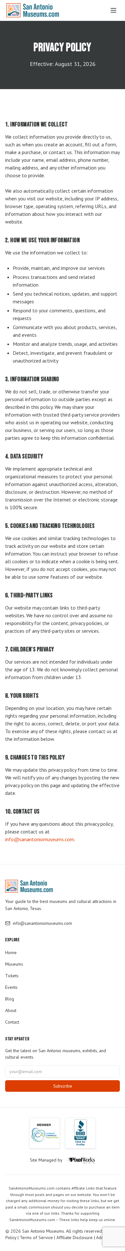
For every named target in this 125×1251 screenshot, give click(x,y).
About (10, 1010)
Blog (9, 999)
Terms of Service (36, 1237)
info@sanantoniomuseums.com (39, 839)
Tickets (12, 976)
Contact (12, 1022)
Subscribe (62, 1086)
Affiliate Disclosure (74, 1237)
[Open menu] (113, 10)
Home (11, 952)
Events (11, 987)
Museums (14, 964)
